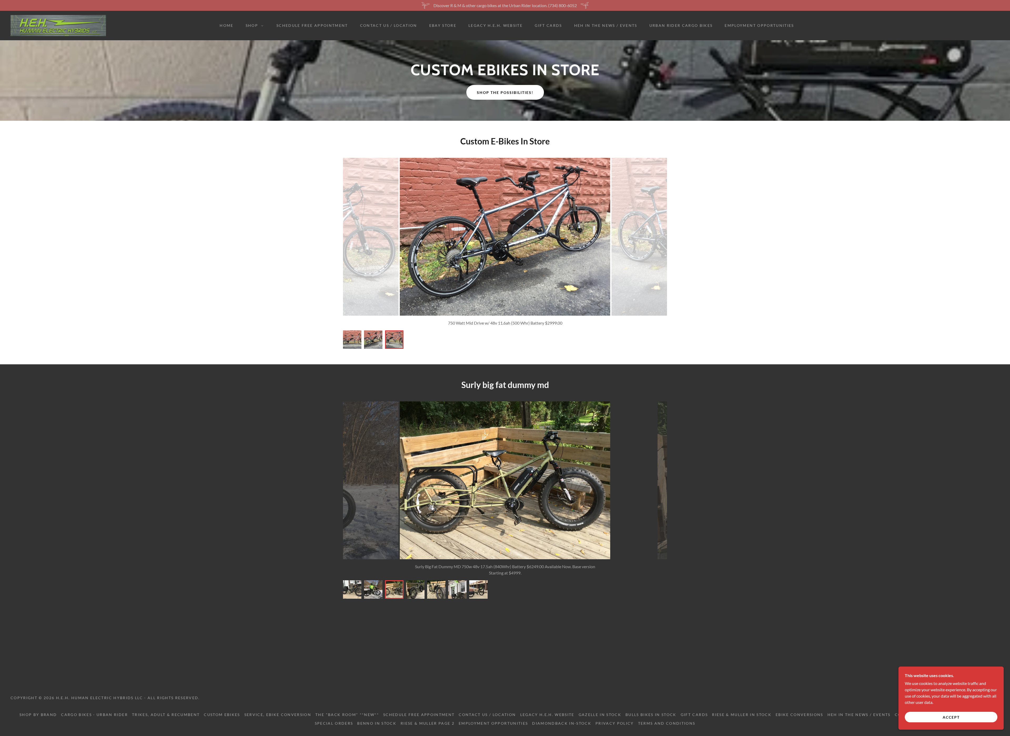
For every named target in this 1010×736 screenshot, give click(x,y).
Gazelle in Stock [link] (600, 714)
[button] (253, 25)
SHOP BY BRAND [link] (38, 714)
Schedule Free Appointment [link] (312, 25)
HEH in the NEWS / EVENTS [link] (605, 25)
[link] (58, 24)
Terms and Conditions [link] (666, 723)
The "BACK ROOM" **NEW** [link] (347, 714)
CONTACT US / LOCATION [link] (388, 25)
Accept (951, 717)
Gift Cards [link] (548, 25)
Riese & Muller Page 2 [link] (427, 723)
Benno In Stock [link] (376, 723)
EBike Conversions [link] (799, 714)
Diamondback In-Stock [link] (561, 723)
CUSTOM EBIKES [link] (222, 714)
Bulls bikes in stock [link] (650, 714)
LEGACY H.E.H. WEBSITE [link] (495, 25)
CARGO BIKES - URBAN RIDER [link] (94, 714)
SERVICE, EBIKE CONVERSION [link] (277, 714)
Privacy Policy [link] (614, 723)
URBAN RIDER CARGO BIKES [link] (681, 25)
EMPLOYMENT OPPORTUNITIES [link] (759, 25)
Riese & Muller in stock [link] (741, 714)
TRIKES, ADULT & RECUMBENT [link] (166, 714)
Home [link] (226, 25)
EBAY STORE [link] (442, 25)
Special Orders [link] (334, 723)
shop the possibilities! (505, 92)
